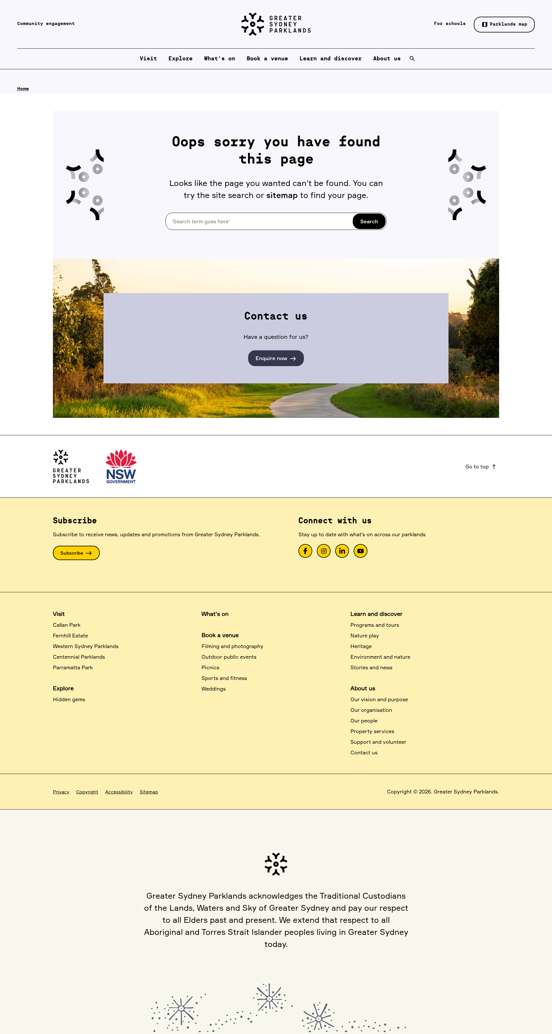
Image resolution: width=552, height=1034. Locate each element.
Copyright (87, 792)
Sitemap (149, 792)
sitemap (282, 195)
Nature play (364, 635)
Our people (363, 720)
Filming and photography (232, 646)
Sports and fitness (224, 678)
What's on (215, 613)
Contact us (363, 752)
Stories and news (371, 667)
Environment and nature (380, 657)
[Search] (412, 58)
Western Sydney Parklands (85, 646)
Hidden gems (69, 699)
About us (362, 688)
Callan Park (66, 625)
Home (23, 88)
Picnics (210, 667)
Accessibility (119, 792)
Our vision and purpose (379, 699)
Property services (372, 731)
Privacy (61, 792)
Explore (63, 688)
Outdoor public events (229, 657)
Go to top (481, 466)
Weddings (214, 688)
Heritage (361, 646)
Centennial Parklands (79, 657)
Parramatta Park (73, 667)
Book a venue (220, 635)
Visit (59, 613)
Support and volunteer (378, 742)
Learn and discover (376, 613)
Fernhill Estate (70, 635)
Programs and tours (374, 625)
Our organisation (371, 710)
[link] (305, 551)
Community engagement (46, 24)
